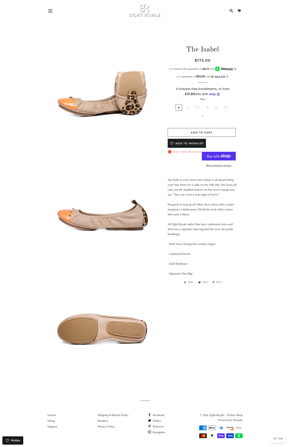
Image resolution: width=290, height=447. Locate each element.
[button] (203, 76)
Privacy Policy (106, 426)
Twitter (156, 421)
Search (51, 415)
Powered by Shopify (230, 420)
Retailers (103, 421)
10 (225, 107)
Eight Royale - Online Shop (226, 415)
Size (202, 99)
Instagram (158, 432)
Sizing (51, 421)
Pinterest (158, 426)
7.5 (197, 107)
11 (202, 115)
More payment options (218, 165)
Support (52, 426)
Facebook (158, 415)
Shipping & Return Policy (113, 415)
